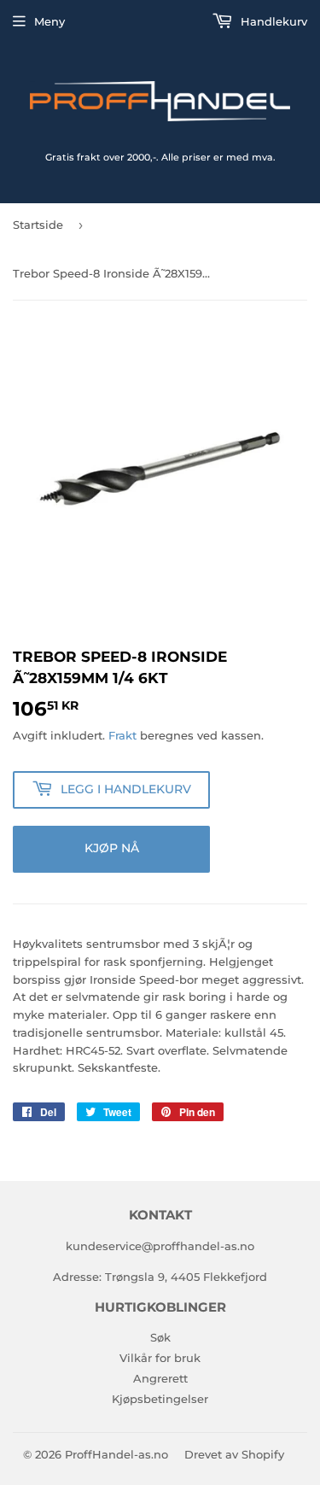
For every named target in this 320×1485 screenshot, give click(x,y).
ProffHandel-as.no (116, 1454)
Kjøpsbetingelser (160, 1399)
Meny (49, 21)
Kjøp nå (111, 848)
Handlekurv (272, 21)
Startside (38, 224)
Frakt (122, 735)
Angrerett (160, 1378)
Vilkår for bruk (160, 1358)
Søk (160, 1337)
